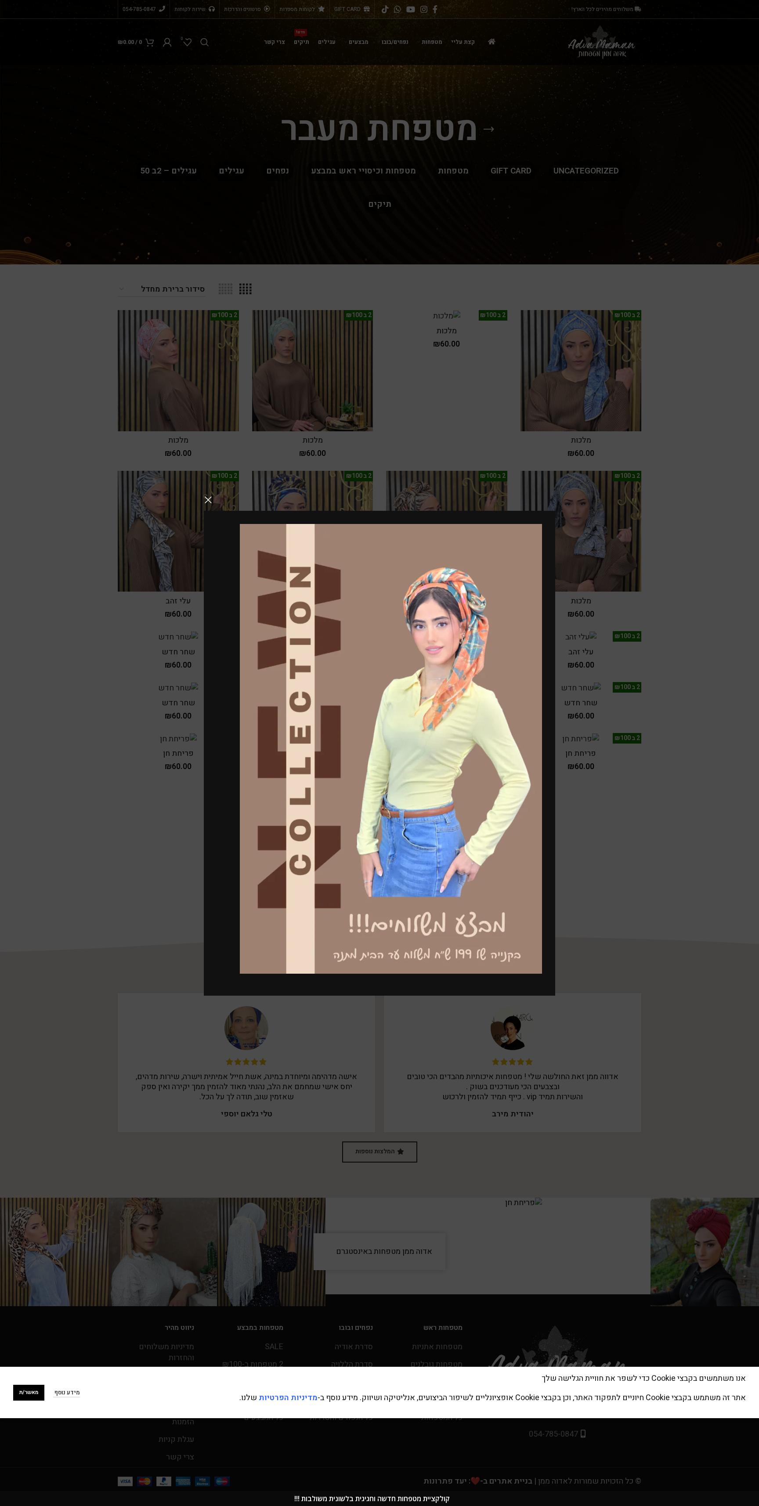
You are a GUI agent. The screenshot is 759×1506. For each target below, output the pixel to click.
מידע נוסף (66, 1392)
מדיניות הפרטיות (288, 1398)
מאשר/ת (28, 1392)
